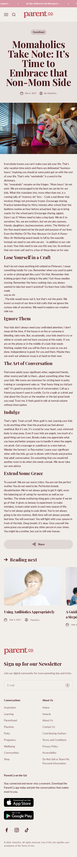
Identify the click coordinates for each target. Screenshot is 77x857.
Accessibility (49, 752)
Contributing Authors (54, 733)
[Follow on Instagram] (16, 830)
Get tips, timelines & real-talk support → (41, 3)
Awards (46, 714)
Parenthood (38, 32)
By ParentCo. (50, 93)
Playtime (9, 726)
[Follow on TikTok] (26, 830)
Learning (9, 714)
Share (41, 544)
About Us (47, 720)
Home (45, 707)
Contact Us (48, 726)
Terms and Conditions (54, 739)
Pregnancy (10, 739)
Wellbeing (9, 746)
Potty (7, 733)
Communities (11, 752)
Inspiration (10, 707)
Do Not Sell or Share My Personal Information (55, 761)
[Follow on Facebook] (6, 830)
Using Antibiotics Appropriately (29, 612)
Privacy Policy (50, 746)
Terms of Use (27, 845)
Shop (6, 759)
